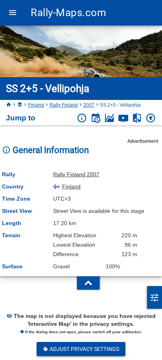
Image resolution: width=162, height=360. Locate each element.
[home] (8, 105)
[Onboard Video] (123, 118)
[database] (19, 105)
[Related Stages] (137, 118)
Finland (36, 105)
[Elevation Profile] (109, 118)
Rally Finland (64, 105)
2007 (88, 105)
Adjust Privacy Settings (83, 349)
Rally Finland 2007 (76, 174)
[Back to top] (151, 118)
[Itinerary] (96, 118)
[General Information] (82, 118)
